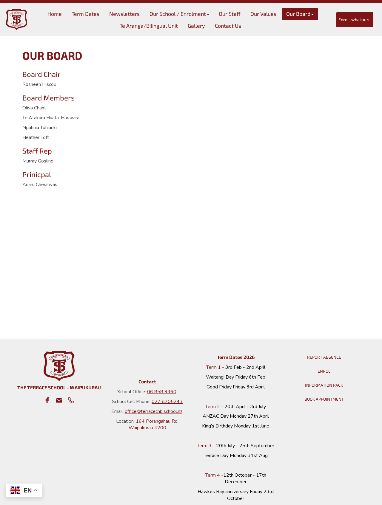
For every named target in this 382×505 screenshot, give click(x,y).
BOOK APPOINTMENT (324, 399)
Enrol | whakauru (354, 19)
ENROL (324, 371)
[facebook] (47, 400)
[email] (59, 400)
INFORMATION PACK (324, 385)
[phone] (71, 400)
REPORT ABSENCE (324, 357)
